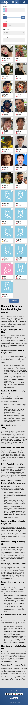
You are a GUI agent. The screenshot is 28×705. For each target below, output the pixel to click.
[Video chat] (13, 2)
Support (22, 690)
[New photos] (20, 2)
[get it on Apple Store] (9, 694)
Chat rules (6, 690)
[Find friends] (17, 2)
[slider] (5, 17)
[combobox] (4, 33)
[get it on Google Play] (18, 694)
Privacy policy (14, 690)
